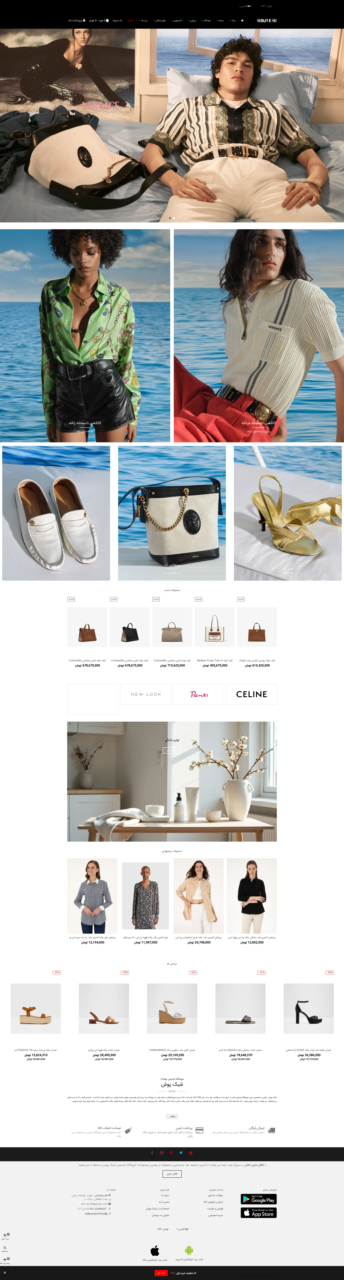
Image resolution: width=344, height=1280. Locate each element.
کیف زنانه (132, 1101)
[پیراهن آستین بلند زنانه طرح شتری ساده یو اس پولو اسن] (92, 883)
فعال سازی (172, 1174)
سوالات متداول (215, 1195)
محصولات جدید (172, 590)
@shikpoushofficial (96, 1214)
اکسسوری (177, 20)
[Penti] (198, 694)
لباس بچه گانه (164, 1101)
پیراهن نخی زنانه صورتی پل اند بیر (251, 938)
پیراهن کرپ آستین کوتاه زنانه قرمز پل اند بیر (199, 938)
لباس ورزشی (152, 1101)
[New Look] (146, 694)
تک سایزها (117, 20)
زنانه (233, 20)
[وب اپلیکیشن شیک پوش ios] (155, 1250)
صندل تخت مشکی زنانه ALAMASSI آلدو (240, 1050)
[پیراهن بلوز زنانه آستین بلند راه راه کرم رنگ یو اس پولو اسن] (145, 883)
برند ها (144, 20)
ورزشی (193, 20)
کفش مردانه (123, 1101)
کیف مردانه (141, 1101)
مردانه (221, 20)
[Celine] (251, 694)
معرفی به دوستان (160, 1215)
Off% (131, 20)
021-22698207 (98, 1209)
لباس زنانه (185, 1101)
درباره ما (165, 1195)
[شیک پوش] (267, 21)
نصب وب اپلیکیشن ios (155, 1260)
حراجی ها (172, 964)
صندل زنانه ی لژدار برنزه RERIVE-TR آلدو (36, 1050)
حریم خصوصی (215, 1215)
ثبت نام (161, 1273)
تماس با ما (164, 1202)
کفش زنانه (114, 1101)
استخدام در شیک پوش (157, 1209)
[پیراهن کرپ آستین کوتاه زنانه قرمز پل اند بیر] (198, 896)
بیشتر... (172, 1116)
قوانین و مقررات (215, 1209)
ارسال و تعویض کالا (213, 1202)
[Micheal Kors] (93, 699)
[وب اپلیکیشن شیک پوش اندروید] (189, 1250)
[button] (174, 218)
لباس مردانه (175, 1101)
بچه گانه (207, 20)
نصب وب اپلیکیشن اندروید (189, 1259)
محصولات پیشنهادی (172, 851)
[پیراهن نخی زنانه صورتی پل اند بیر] (252, 896)
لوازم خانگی (160, 20)
